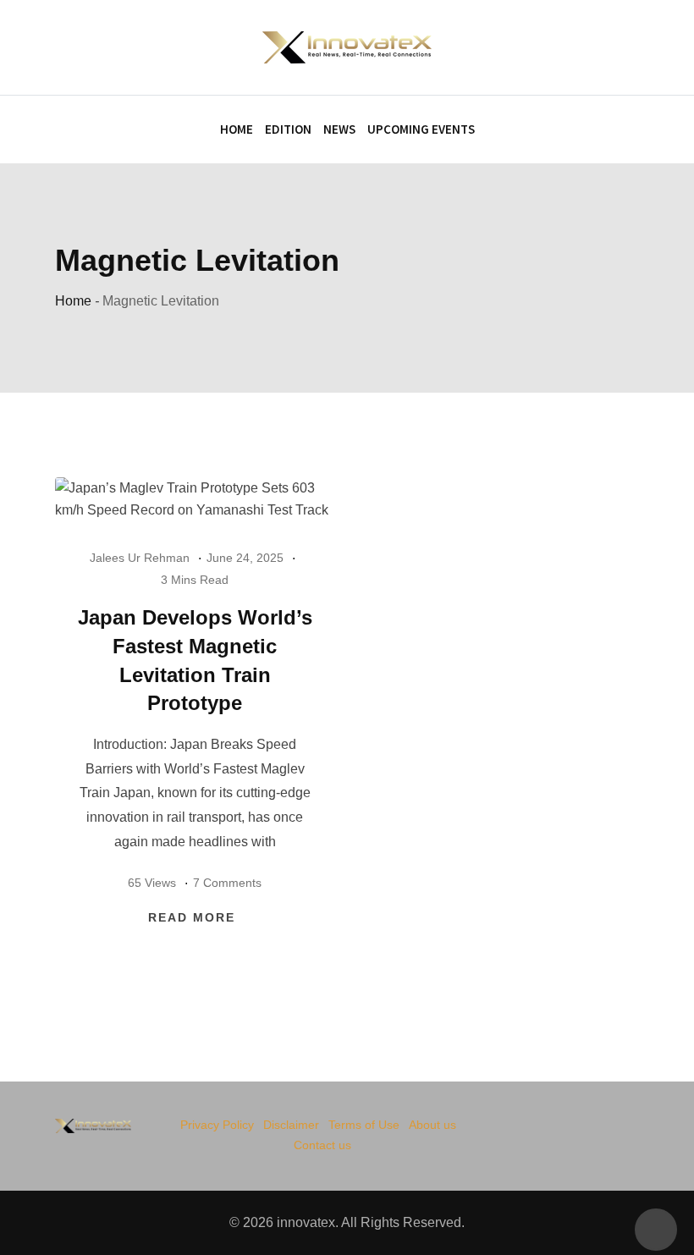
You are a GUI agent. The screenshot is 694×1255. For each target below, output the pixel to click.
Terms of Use (363, 1124)
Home (236, 129)
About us (432, 1124)
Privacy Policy (217, 1124)
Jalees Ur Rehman (140, 557)
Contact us (322, 1145)
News (339, 129)
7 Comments (227, 882)
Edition (288, 129)
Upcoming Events (421, 129)
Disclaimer (291, 1124)
